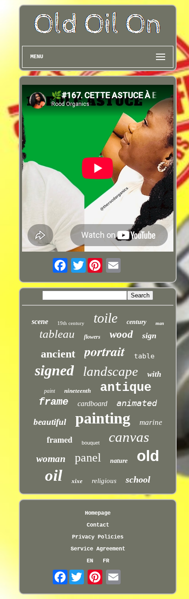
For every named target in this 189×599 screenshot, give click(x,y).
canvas (129, 437)
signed (54, 370)
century (136, 322)
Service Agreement (98, 549)
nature (119, 460)
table (144, 356)
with (154, 374)
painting (102, 418)
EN (90, 561)
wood (121, 334)
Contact (98, 525)
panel (88, 457)
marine (150, 422)
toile (105, 317)
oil (53, 475)
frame (53, 402)
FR (106, 561)
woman (51, 458)
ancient (58, 354)
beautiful (49, 422)
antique (125, 388)
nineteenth (77, 390)
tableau (57, 334)
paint (49, 391)
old (148, 455)
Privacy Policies (97, 537)
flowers (92, 337)
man (160, 323)
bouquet (91, 442)
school (138, 479)
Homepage (98, 513)
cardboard (92, 403)
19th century (70, 323)
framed (59, 439)
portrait (104, 351)
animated (137, 403)
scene (40, 321)
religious (104, 480)
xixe (77, 481)
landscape (110, 371)
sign (149, 335)
